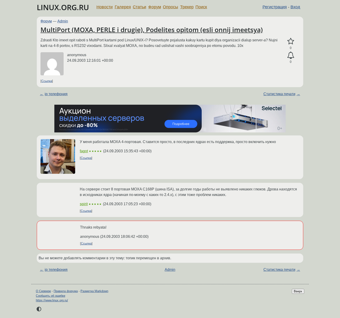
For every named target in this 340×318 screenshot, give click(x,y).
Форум (154, 7)
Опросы (170, 7)
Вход (295, 7)
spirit (84, 204)
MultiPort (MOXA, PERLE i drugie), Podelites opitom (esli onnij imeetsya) (151, 29)
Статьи (139, 7)
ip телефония (56, 94)
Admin (62, 21)
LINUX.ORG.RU (63, 7)
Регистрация (275, 7)
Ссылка (46, 81)
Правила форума (66, 291)
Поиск (201, 7)
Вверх (298, 291)
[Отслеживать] (290, 55)
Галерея (123, 7)
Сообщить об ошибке (50, 295)
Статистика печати (279, 94)
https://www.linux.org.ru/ (52, 300)
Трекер (187, 7)
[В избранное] (290, 41)
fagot (84, 151)
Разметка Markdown (94, 291)
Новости (104, 7)
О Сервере (43, 291)
